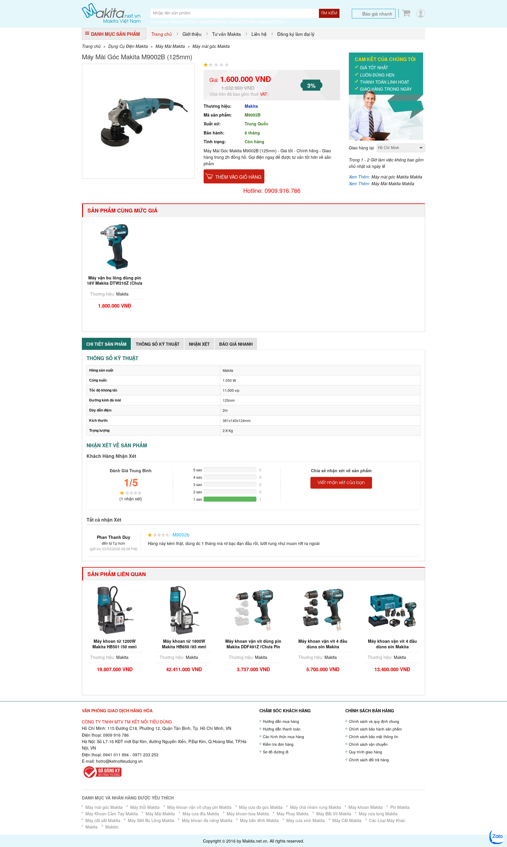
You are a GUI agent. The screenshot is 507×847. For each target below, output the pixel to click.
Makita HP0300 (183, 21)
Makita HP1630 (271, 21)
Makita (251, 106)
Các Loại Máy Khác (387, 820)
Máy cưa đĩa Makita (200, 813)
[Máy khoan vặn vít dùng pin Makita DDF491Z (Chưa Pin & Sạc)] (253, 610)
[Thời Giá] (111, 13)
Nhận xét (199, 344)
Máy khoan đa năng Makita (207, 820)
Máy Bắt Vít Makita (333, 813)
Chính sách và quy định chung (374, 721)
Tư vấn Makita (226, 34)
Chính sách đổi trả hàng (369, 759)
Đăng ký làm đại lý (296, 34)
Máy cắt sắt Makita (102, 820)
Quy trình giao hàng (365, 752)
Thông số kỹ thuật (158, 344)
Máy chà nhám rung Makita (315, 807)
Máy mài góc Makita (211, 46)
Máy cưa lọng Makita (378, 813)
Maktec (112, 827)
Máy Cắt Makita (346, 820)
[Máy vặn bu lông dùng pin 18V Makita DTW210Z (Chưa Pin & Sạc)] (114, 246)
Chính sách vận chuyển (368, 744)
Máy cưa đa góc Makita (261, 807)
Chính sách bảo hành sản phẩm (375, 729)
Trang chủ (161, 34)
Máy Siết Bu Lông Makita (151, 820)
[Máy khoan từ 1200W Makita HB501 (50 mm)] (114, 610)
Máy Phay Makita (293, 813)
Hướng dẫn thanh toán (281, 729)
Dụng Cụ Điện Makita (128, 46)
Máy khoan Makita (366, 807)
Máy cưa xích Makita (305, 820)
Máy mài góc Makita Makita (396, 177)
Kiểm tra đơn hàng (278, 744)
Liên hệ (259, 34)
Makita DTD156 (242, 21)
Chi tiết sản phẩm (106, 344)
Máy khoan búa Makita (248, 813)
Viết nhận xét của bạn (341, 483)
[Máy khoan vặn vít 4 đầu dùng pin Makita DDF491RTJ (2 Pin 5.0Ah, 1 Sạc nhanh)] (392, 610)
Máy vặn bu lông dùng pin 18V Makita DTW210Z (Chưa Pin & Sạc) (114, 283)
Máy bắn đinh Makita (259, 820)
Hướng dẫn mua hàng (281, 721)
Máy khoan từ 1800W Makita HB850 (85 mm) (184, 643)
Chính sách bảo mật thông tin (373, 736)
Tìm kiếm (329, 13)
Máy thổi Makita (145, 807)
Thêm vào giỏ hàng (238, 176)
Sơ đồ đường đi (275, 752)
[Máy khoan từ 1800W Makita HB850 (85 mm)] (184, 610)
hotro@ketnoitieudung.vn (119, 761)
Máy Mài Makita (170, 46)
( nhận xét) (130, 499)
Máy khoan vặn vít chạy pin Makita (199, 807)
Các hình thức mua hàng (283, 736)
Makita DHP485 (213, 21)
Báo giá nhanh (377, 13)
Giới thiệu (192, 34)
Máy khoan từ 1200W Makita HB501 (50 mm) (114, 643)
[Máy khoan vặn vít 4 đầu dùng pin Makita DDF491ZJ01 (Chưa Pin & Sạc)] (323, 610)
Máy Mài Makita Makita (392, 183)
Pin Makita (400, 807)
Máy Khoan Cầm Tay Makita (111, 813)
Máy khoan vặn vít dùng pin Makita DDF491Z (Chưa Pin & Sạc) (253, 646)
